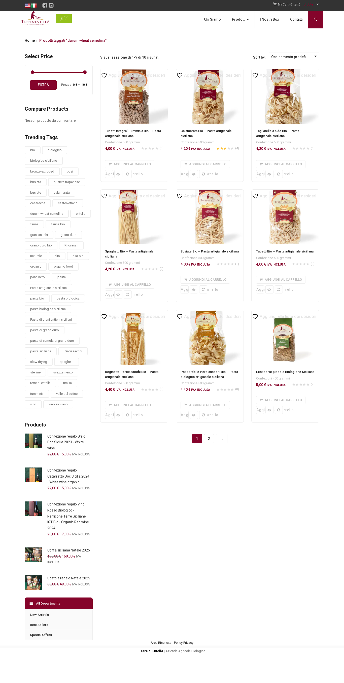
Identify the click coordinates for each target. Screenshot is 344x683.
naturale (36, 256)
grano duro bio (41, 245)
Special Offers (41, 635)
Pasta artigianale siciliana (48, 288)
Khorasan (71, 245)
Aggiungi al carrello (109, 174)
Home (30, 40)
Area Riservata (161, 643)
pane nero (37, 277)
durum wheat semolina (46, 214)
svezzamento (63, 372)
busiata (35, 182)
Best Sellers (39, 625)
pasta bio (37, 298)
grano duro (68, 235)
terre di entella (40, 383)
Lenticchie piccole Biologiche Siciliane (285, 372)
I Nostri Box (269, 19)
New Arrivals (39, 615)
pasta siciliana (40, 351)
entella (80, 214)
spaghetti (67, 362)
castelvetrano (68, 203)
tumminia (37, 394)
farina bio (58, 224)
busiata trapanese (67, 182)
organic (35, 266)
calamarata (62, 192)
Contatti (296, 19)
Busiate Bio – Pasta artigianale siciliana (210, 251)
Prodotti (239, 19)
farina (34, 224)
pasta (61, 277)
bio (32, 150)
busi (70, 171)
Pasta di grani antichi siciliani (51, 319)
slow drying (38, 362)
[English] (28, 2)
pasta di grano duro (44, 330)
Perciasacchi (73, 351)
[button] (298, 4)
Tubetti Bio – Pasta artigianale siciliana (285, 251)
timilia (67, 383)
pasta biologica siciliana (48, 309)
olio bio (78, 256)
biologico (55, 150)
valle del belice (67, 394)
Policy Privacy (183, 643)
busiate (35, 192)
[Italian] (34, 2)
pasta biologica (68, 298)
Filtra (43, 85)
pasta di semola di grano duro (52, 341)
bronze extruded (42, 171)
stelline (35, 372)
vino (33, 404)
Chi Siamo (212, 19)
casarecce (37, 203)
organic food (63, 266)
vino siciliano (58, 404)
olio (57, 256)
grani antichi (39, 235)
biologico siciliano (43, 160)
